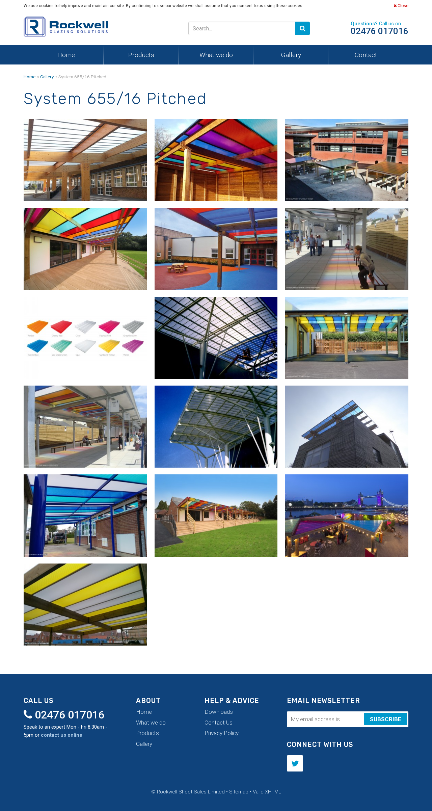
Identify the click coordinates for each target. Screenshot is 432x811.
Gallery (291, 55)
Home (66, 55)
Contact (366, 55)
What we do (216, 55)
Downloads (219, 711)
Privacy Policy (222, 733)
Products (141, 55)
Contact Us (219, 722)
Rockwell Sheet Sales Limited (66, 28)
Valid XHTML (267, 792)
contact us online (61, 735)
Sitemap (238, 792)
